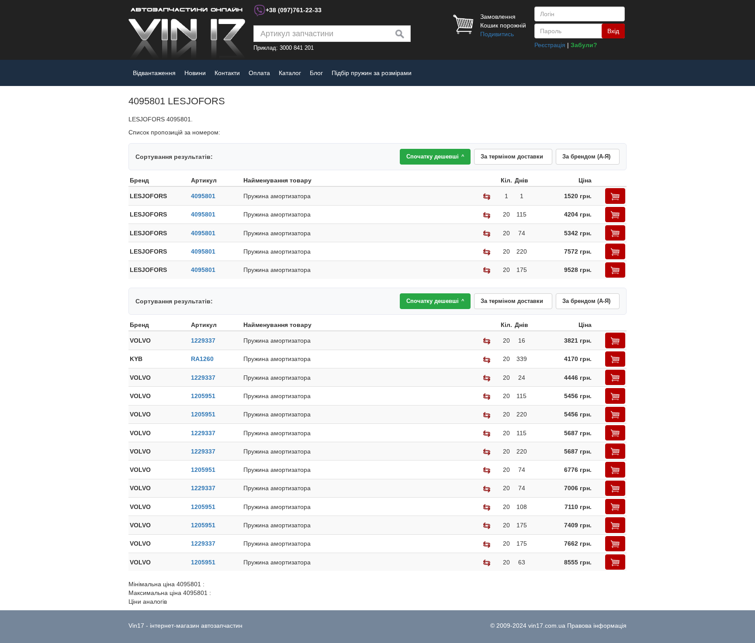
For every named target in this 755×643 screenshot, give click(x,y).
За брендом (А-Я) (586, 156)
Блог (316, 72)
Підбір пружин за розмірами (372, 72)
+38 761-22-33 (294, 10)
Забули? (584, 44)
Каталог (290, 72)
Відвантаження (154, 72)
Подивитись (497, 34)
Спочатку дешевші (435, 156)
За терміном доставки (512, 156)
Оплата (259, 72)
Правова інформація (597, 625)
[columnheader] (159, 180)
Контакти (227, 72)
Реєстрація (549, 44)
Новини (195, 72)
